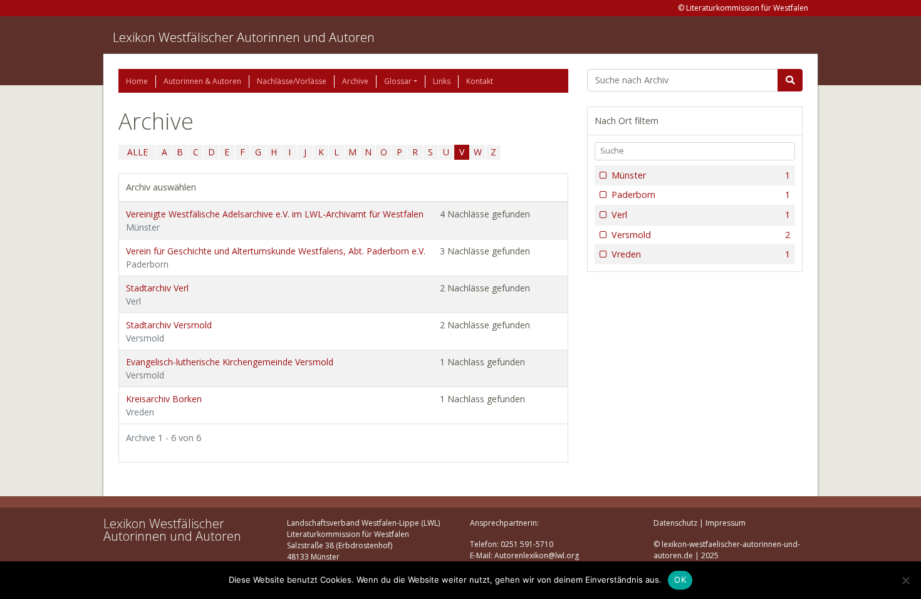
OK (680, 580)
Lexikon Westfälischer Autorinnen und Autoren (244, 37)
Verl (700, 215)
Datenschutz (675, 523)
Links (441, 81)
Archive (355, 81)
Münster (700, 175)
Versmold (700, 235)
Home (137, 81)
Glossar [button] (398, 81)
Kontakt (479, 81)
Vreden (700, 254)
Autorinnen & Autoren (202, 81)
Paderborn (700, 195)
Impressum (725, 523)
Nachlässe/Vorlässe (291, 81)
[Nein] (905, 580)
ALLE (137, 152)
